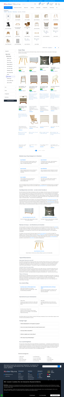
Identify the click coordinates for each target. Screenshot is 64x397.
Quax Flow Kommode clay (44, 126)
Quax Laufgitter (23, 177)
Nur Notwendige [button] (42, 395)
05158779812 (7, 376)
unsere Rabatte (20, 379)
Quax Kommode (23, 168)
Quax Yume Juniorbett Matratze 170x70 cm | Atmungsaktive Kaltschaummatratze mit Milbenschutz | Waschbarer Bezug (33, 108)
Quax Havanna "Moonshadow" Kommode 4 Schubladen (55, 68)
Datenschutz (30, 374)
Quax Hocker (32, 237)
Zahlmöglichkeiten (31, 379)
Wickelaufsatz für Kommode (52, 199)
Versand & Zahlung (31, 377)
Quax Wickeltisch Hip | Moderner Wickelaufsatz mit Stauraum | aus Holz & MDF (23, 127)
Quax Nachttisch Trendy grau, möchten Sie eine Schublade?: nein (33, 87)
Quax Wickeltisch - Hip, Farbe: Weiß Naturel (22, 87)
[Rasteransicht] (55, 48)
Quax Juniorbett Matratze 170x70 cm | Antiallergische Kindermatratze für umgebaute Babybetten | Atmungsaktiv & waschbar (44, 108)
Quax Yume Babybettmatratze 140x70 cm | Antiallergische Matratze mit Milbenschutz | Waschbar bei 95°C (55, 108)
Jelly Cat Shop (49, 360)
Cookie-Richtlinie (6, 392)
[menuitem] (8, 7)
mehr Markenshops (36, 356)
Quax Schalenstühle (41, 234)
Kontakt (19, 373)
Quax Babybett (23, 159)
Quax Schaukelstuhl (53, 236)
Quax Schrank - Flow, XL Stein (33, 145)
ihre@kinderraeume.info (9, 374)
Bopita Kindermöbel (22, 360)
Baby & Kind (10, 11)
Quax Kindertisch (44, 177)
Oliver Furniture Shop (22, 359)
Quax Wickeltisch (44, 168)
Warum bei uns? (21, 376)
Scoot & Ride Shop (50, 359)
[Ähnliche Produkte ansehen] (28, 60)
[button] (50, 48)
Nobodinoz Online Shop (37, 359)
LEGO (48, 356)
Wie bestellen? (20, 377)
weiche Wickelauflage (50, 201)
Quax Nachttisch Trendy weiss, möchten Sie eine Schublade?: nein (23, 107)
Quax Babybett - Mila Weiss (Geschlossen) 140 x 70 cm (55, 145)
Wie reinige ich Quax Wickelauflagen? (27, 337)
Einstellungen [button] (32, 395)
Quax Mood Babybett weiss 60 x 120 (32, 68)
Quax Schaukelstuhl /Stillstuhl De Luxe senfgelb (33, 127)
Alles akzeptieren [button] (55, 395)
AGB (28, 373)
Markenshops (15, 11)
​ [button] (59, 366)
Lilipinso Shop (21, 356)
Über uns (19, 374)
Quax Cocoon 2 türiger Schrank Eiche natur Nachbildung (22, 145)
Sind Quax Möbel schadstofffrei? (26, 330)
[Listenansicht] (58, 48)
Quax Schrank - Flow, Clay (55, 126)
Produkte (5, 11)
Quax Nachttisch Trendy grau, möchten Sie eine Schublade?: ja (44, 87)
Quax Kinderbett (43, 159)
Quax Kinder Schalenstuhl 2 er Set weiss (55, 87)
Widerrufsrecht (30, 376)
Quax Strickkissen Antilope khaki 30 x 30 (44, 68)
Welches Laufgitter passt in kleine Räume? (28, 334)
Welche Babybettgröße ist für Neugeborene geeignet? (30, 323)
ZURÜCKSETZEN (10, 100)
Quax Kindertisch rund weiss (22, 68)
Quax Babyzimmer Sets (43, 185)
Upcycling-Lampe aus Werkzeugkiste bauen (28, 286)
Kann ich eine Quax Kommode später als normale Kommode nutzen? (33, 327)
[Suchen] (35, 4)
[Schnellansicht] (28, 56)
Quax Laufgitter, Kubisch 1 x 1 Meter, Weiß (44, 145)
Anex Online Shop (36, 360)
